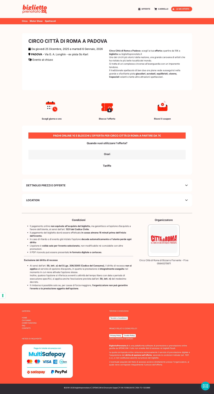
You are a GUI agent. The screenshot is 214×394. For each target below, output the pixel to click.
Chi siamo (26, 320)
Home (24, 318)
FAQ (23, 325)
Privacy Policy (115, 336)
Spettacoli (50, 21)
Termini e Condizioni (118, 318)
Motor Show (36, 21)
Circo (25, 21)
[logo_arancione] (35, 5)
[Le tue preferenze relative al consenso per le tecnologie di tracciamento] (3, 295)
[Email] (205, 386)
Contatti (26, 328)
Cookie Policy (129, 336)
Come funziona (29, 323)
